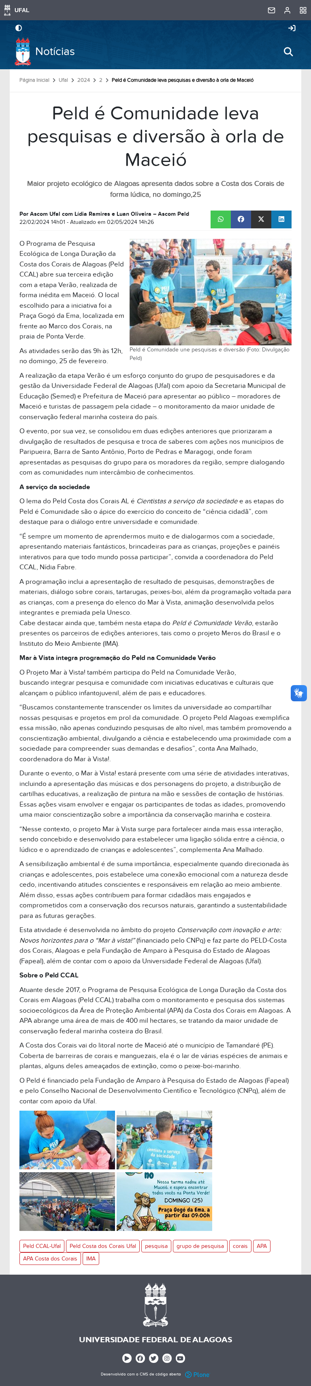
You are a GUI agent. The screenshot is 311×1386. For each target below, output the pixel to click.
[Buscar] (288, 52)
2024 (83, 80)
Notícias (55, 51)
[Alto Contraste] (19, 28)
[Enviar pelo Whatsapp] (221, 219)
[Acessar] (292, 28)
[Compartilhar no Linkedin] (281, 219)
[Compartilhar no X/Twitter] (261, 219)
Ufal (63, 80)
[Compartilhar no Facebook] (241, 219)
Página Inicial (34, 80)
